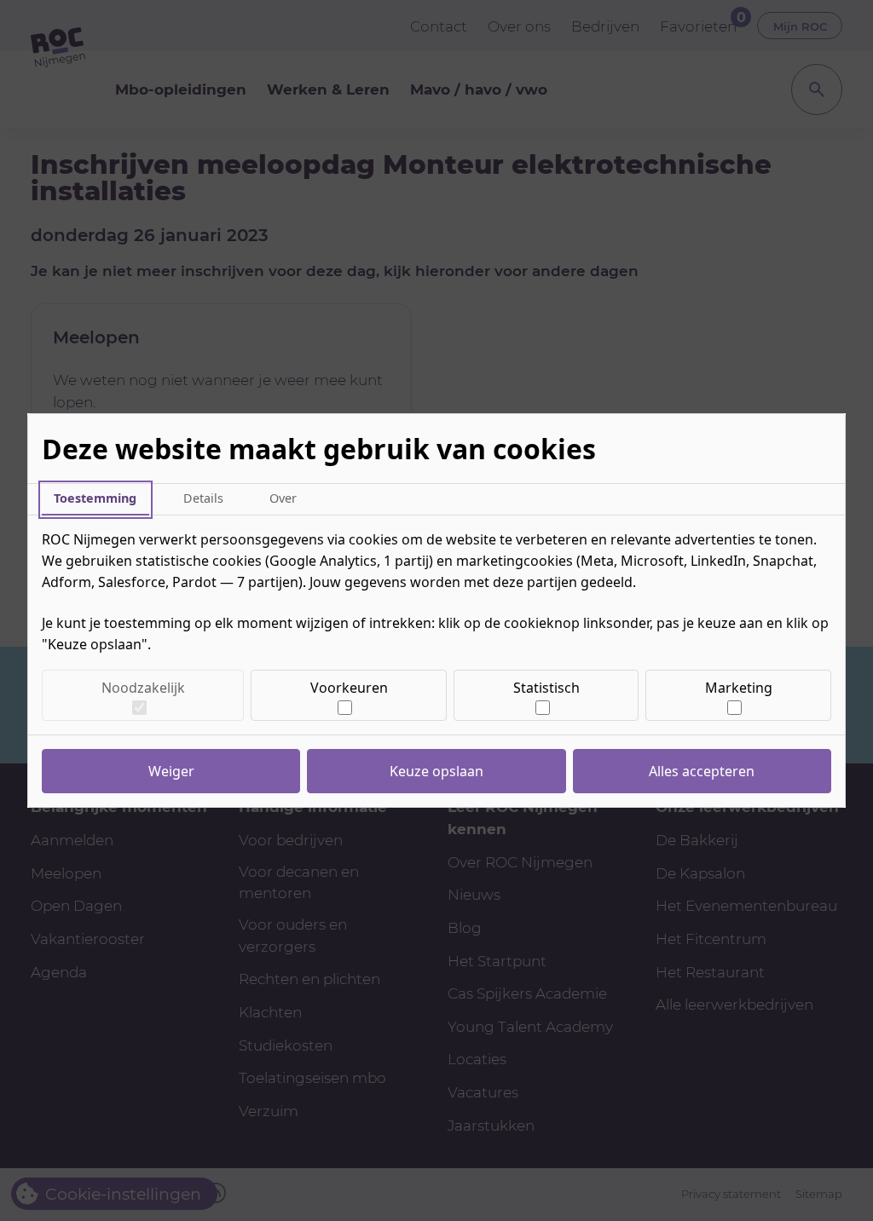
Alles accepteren (701, 771)
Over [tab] (283, 498)
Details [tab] (203, 498)
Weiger (171, 771)
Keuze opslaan (436, 771)
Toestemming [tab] (95, 498)
